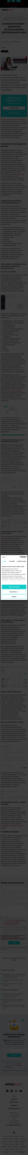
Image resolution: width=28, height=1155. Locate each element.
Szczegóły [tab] (12, 561)
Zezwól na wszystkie (14, 586)
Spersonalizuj (13, 591)
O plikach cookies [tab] (21, 561)
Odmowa (14, 596)
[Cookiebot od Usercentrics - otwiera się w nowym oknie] (20, 557)
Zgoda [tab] (4, 561)
